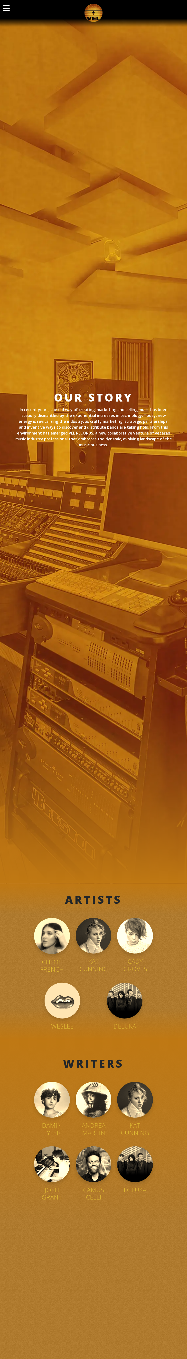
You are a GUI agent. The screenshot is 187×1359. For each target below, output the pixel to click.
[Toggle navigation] (6, 8)
